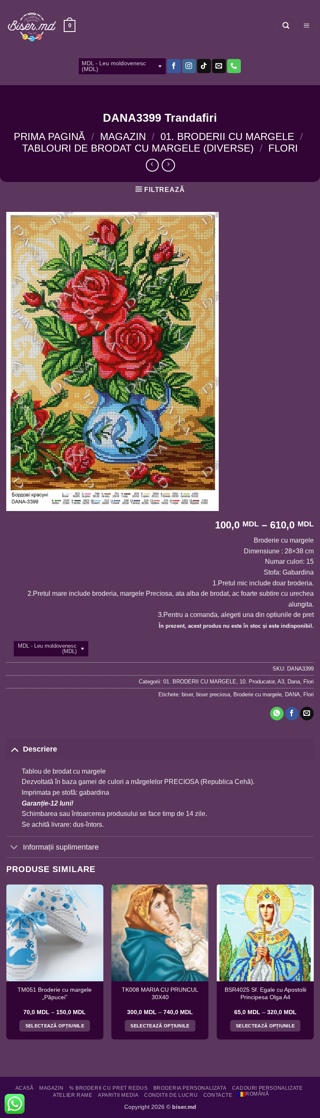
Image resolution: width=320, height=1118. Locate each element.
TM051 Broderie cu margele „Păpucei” (55, 993)
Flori (283, 148)
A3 (281, 681)
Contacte (217, 1095)
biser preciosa (213, 694)
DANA (292, 694)
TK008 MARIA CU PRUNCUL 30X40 (160, 993)
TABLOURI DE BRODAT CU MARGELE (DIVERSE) (138, 148)
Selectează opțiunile (55, 1025)
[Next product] (152, 165)
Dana (294, 681)
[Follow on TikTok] (204, 66)
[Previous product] (168, 165)
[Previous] (6, 965)
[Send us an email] (219, 66)
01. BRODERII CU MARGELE (227, 136)
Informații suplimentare (61, 847)
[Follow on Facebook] (174, 66)
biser (187, 694)
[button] (69, 26)
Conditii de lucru (171, 1095)
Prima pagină (49, 136)
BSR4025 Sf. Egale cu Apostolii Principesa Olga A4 (265, 993)
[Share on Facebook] (292, 714)
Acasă (24, 1088)
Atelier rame (72, 1095)
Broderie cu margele (257, 694)
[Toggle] (14, 749)
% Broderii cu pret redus (108, 1088)
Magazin (123, 136)
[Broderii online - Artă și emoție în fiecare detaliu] (32, 26)
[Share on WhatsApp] (277, 714)
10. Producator (257, 681)
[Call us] (234, 66)
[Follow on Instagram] (189, 66)
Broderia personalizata (189, 1088)
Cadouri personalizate (267, 1088)
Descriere (40, 749)
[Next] (313, 965)
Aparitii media (118, 1095)
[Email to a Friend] (307, 714)
